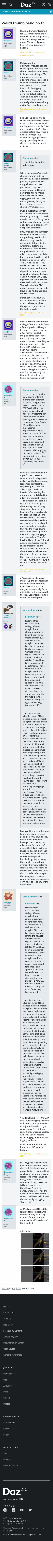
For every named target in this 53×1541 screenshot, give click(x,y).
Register (16, 1288)
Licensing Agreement (12, 1528)
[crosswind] (9, 896)
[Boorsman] (9, 34)
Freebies (7, 1459)
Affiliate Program (10, 1336)
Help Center (8, 1324)
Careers (6, 1397)
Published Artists (10, 1465)
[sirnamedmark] (9, 389)
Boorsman (7, 40)
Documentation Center (13, 1342)
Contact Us (8, 1312)
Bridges (6, 1403)
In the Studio (9, 1422)
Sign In (5, 1288)
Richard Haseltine (7, 616)
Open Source (9, 1348)
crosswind (7, 902)
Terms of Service (30, 1528)
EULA (12, 1530)
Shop (5, 1453)
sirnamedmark (30, 610)
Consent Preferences (12, 1354)
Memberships (9, 1373)
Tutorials (7, 1318)
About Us (7, 1385)
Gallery (6, 1428)
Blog (5, 1379)
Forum (6, 1434)
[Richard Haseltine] (9, 609)
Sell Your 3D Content (12, 1330)
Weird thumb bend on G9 (15, 11)
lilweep (6, 72)
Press (5, 1391)
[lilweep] (9, 66)
